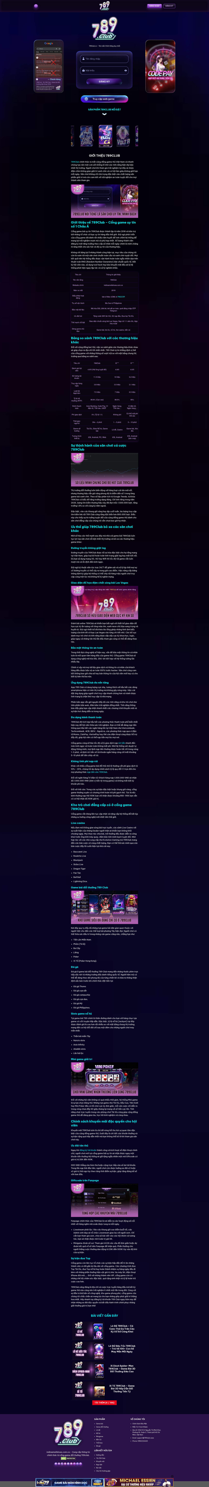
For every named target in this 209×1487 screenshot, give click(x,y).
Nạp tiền (99, 1465)
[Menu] (36, 6)
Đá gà (98, 1446)
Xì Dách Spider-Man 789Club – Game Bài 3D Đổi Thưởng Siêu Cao (121, 1368)
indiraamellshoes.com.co (58, 1452)
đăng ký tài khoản (88, 1150)
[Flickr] (74, 1463)
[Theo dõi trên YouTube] (71, 1463)
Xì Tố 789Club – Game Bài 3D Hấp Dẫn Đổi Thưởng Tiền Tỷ (122, 1388)
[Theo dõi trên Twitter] (55, 1463)
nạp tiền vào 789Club (97, 772)
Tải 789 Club (100, 1458)
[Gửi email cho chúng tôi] (59, 1463)
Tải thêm (104, 1402)
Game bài (99, 1424)
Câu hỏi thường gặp (103, 1471)
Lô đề (98, 1430)
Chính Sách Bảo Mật (139, 1424)
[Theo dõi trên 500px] (77, 1463)
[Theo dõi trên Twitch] (80, 1463)
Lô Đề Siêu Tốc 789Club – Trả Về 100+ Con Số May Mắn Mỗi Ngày (121, 1349)
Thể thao (99, 1443)
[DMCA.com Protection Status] (68, 1458)
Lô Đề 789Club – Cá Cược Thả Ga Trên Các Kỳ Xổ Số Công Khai (122, 1329)
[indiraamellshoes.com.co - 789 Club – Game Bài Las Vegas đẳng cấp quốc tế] (104, 6)
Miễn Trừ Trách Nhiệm (140, 1427)
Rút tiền (98, 1468)
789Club (75, 162)
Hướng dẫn (100, 1455)
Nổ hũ (98, 1433)
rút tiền (121, 743)
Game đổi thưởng (102, 1427)
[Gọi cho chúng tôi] (62, 1463)
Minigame (99, 1436)
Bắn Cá (98, 1439)
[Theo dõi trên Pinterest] (65, 1463)
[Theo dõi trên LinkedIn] (68, 1463)
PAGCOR (121, 296)
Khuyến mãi (100, 1461)
